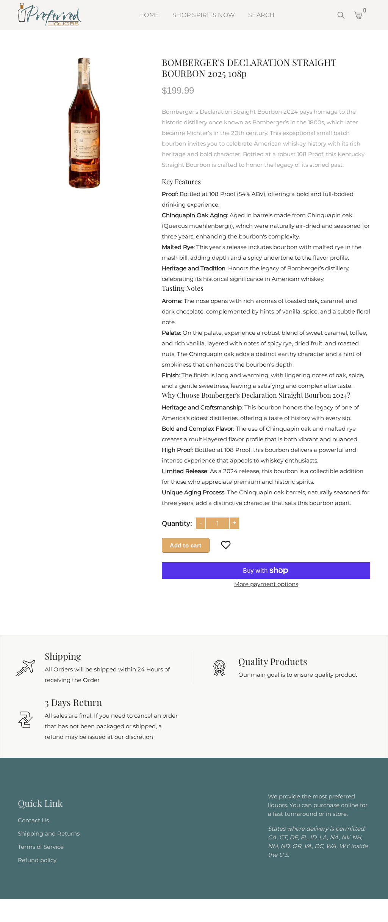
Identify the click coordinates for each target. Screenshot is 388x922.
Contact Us (33, 820)
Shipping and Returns (49, 833)
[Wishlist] (226, 545)
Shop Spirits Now (203, 15)
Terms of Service (41, 846)
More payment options (266, 584)
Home (149, 15)
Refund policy (37, 860)
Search (261, 15)
